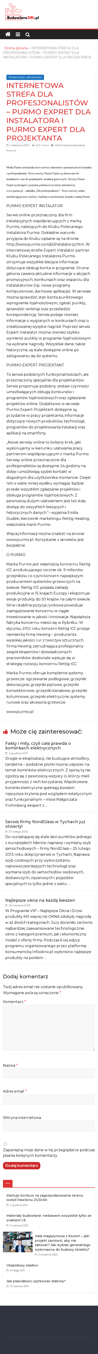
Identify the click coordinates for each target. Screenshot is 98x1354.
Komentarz (14, 1002)
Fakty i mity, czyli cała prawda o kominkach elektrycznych (38, 746)
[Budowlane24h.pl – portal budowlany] (8, 34)
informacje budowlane (70, 145)
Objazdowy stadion (22, 1265)
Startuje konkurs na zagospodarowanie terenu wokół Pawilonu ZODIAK (44, 1197)
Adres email (15, 1091)
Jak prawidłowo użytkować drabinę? (36, 1281)
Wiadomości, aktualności (25, 77)
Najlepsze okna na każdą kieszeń (40, 900)
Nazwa (10, 1065)
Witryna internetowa (22, 1118)
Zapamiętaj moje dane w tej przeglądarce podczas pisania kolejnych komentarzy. (49, 1153)
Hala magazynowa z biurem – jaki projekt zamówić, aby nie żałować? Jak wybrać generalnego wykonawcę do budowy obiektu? (62, 1243)
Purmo (11, 150)
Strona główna (16, 48)
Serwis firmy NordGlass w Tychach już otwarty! (45, 824)
